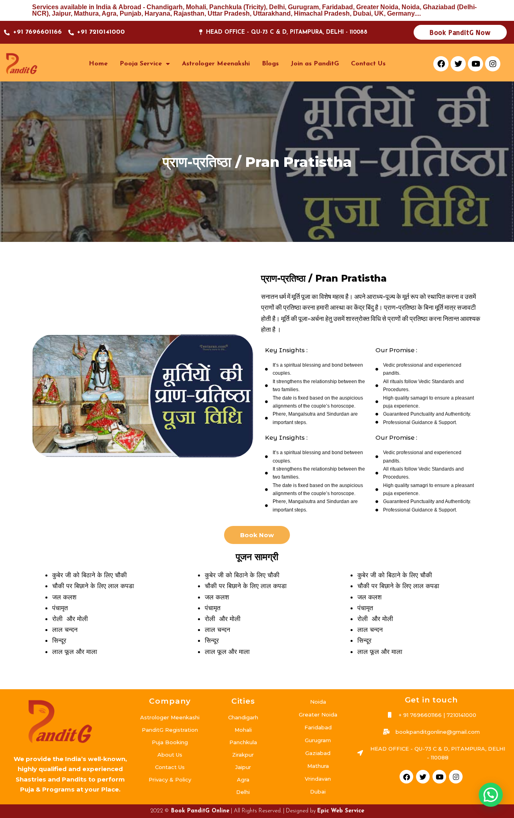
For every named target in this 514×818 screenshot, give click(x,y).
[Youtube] (475, 63)
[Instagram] (492, 63)
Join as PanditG (315, 64)
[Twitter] (458, 63)
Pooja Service (141, 64)
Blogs (270, 64)
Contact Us (368, 64)
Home (98, 64)
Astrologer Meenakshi (216, 64)
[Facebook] (441, 63)
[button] (491, 795)
